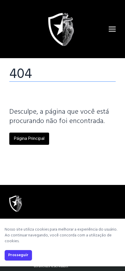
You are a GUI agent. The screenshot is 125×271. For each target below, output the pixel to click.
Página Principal (29, 138)
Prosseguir (18, 255)
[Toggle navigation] (112, 29)
